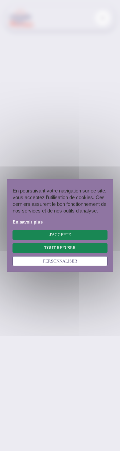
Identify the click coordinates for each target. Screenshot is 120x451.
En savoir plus (28, 222)
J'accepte (60, 235)
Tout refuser (60, 248)
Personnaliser (60, 261)
